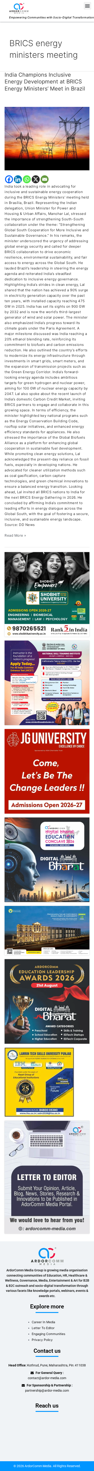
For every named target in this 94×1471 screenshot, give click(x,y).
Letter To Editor (43, 1328)
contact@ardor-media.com (47, 1378)
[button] (87, 6)
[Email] (45, 179)
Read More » (15, 535)
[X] (36, 179)
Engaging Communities (48, 1334)
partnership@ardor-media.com (47, 1390)
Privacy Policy (42, 1340)
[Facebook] (9, 179)
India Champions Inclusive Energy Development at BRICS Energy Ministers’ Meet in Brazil (45, 81)
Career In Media (43, 1322)
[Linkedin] (18, 179)
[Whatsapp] (27, 179)
